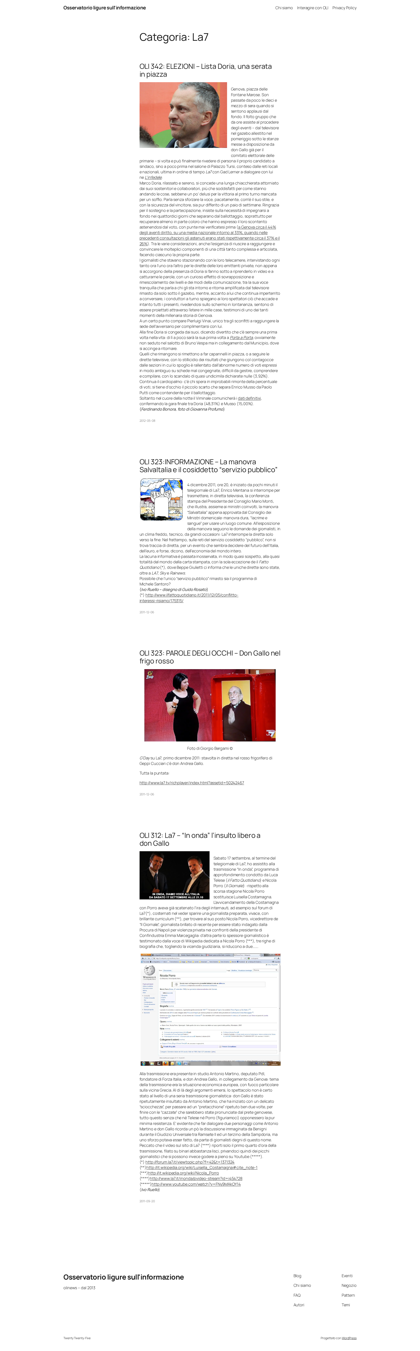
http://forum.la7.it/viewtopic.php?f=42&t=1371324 (189, 1162)
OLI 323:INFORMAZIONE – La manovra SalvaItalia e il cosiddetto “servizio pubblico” (209, 465)
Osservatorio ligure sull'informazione (104, 7)
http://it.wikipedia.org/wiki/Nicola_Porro (183, 1172)
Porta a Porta (241, 337)
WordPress (349, 1338)
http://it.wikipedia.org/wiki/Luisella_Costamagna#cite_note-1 (201, 1167)
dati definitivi (249, 398)
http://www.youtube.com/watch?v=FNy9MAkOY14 (196, 1184)
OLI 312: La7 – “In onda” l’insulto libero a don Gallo (200, 839)
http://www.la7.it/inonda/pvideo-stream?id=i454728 (196, 1178)
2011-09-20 (147, 1201)
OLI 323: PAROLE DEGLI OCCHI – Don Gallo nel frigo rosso (210, 657)
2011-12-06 (147, 612)
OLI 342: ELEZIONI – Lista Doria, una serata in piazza (206, 70)
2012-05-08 (147, 420)
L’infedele (153, 177)
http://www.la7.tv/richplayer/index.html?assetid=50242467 (192, 782)
